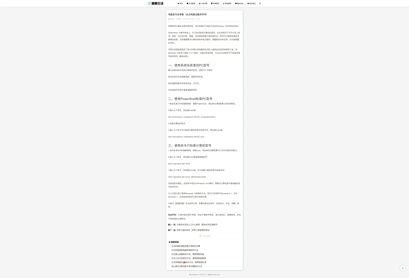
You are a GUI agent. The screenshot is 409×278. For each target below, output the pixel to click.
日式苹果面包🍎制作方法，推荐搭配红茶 (188, 262)
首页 (181, 3)
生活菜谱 (191, 3)
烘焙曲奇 (227, 3)
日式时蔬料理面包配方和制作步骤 (185, 246)
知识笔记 (252, 3)
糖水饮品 (240, 3)
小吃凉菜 (203, 3)
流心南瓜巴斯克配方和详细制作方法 (186, 266)
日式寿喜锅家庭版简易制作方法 (184, 250)
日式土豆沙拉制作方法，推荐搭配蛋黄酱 (188, 258)
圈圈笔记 (172, 19)
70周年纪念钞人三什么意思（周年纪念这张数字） (198, 224)
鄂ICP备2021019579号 (197, 274)
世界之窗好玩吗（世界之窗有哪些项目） (194, 230)
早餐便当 (215, 3)
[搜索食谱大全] (260, 3)
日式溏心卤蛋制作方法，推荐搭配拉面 (187, 254)
